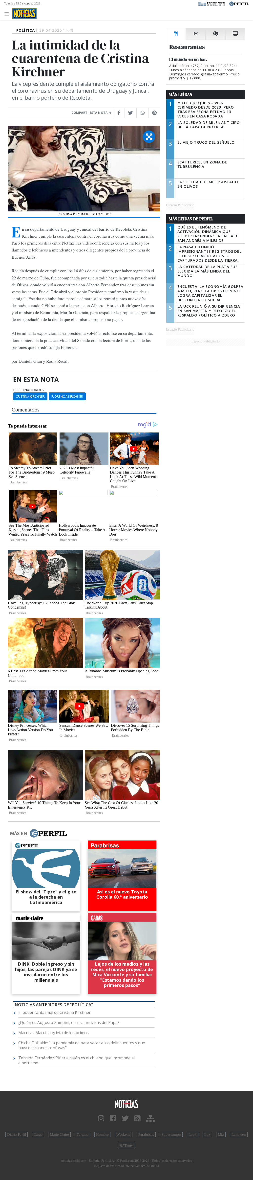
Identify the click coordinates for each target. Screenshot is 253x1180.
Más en (18, 833)
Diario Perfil (16, 1134)
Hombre (102, 1134)
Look (193, 1134)
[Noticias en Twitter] (125, 1118)
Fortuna (82, 1134)
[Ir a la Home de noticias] (126, 1103)
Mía (221, 1134)
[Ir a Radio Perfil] (212, 3)
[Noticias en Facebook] (113, 1118)
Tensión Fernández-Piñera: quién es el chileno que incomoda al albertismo (76, 1060)
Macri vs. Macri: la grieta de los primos (53, 1032)
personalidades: (28, 390)
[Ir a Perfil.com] (239, 3)
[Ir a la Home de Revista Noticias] (24, 13)
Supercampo (171, 1134)
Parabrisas (146, 1134)
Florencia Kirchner (67, 396)
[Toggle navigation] (8, 13)
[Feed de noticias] (137, 1118)
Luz (207, 1134)
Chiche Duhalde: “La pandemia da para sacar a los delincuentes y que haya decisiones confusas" (81, 1045)
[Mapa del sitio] (150, 1118)
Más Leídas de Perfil (191, 219)
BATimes (126, 1146)
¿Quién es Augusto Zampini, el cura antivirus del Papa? (68, 1022)
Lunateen (239, 1134)
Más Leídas (180, 94)
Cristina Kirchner (30, 396)
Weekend (123, 1134)
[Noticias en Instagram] (101, 1118)
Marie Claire (59, 1134)
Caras (38, 1134)
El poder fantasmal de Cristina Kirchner (54, 1012)
